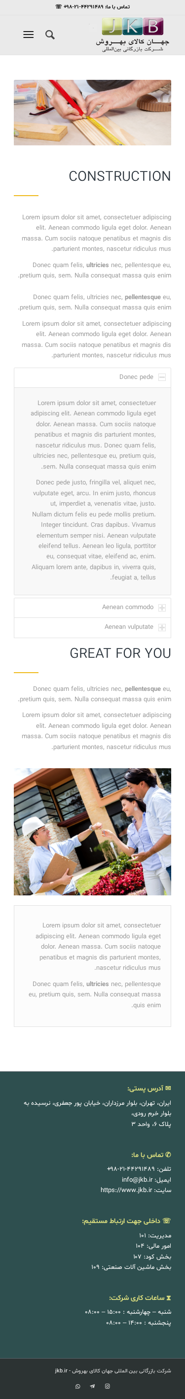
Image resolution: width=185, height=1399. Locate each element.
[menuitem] (48, 35)
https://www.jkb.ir (126, 1190)
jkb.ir (61, 1371)
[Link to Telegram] (92, 1386)
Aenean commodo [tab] (127, 607)
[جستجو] (48, 35)
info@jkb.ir (137, 1180)
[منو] (30, 35)
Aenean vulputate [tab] (129, 627)
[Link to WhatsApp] (77, 1386)
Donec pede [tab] (136, 377)
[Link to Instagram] (107, 1386)
